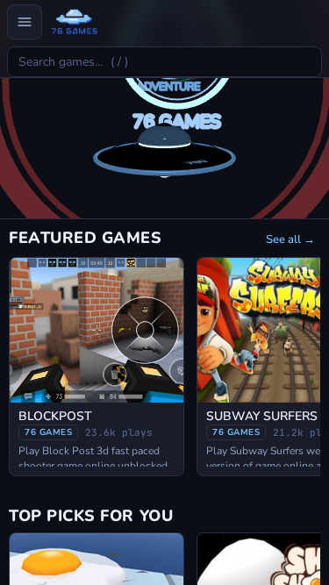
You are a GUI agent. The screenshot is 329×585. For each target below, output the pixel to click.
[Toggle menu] (24, 21)
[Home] (74, 22)
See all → (290, 239)
